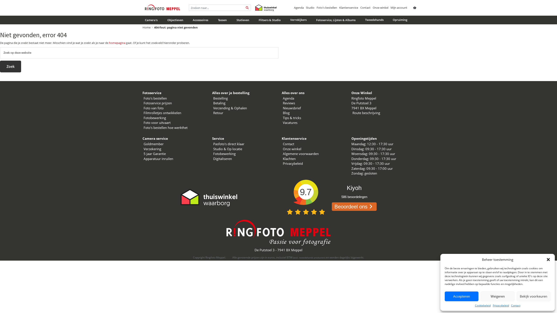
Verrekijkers (298, 20)
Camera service (155, 138)
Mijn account (399, 8)
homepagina (117, 43)
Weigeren (498, 296)
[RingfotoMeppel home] (162, 7)
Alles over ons (293, 93)
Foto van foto (154, 108)
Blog (286, 113)
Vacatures (290, 122)
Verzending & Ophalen (230, 108)
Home (147, 27)
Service (218, 138)
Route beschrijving (366, 113)
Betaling (219, 103)
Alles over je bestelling (230, 93)
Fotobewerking (155, 118)
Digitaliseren (222, 158)
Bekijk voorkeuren (533, 296)
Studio (310, 8)
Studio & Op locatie (227, 149)
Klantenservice (348, 8)
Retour (218, 113)
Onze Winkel (361, 93)
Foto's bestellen (327, 8)
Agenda (299, 8)
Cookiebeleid (483, 305)
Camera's (151, 20)
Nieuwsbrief (292, 108)
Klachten (289, 158)
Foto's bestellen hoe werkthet (166, 127)
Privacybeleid (501, 305)
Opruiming (400, 20)
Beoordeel (350, 207)
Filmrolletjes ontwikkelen (162, 113)
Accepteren (461, 296)
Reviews (289, 103)
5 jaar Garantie (155, 154)
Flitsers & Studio (270, 20)
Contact (515, 305)
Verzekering (152, 149)
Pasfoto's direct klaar (228, 144)
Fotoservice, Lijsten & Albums (336, 20)
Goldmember (154, 144)
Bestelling (220, 98)
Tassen (222, 20)
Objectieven (175, 20)
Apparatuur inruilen (158, 158)
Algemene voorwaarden (301, 154)
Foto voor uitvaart (157, 122)
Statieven (243, 20)
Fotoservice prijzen (158, 103)
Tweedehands (374, 20)
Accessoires (200, 20)
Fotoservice (152, 93)
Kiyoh (354, 188)
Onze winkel (380, 8)
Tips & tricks (292, 118)
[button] (548, 259)
